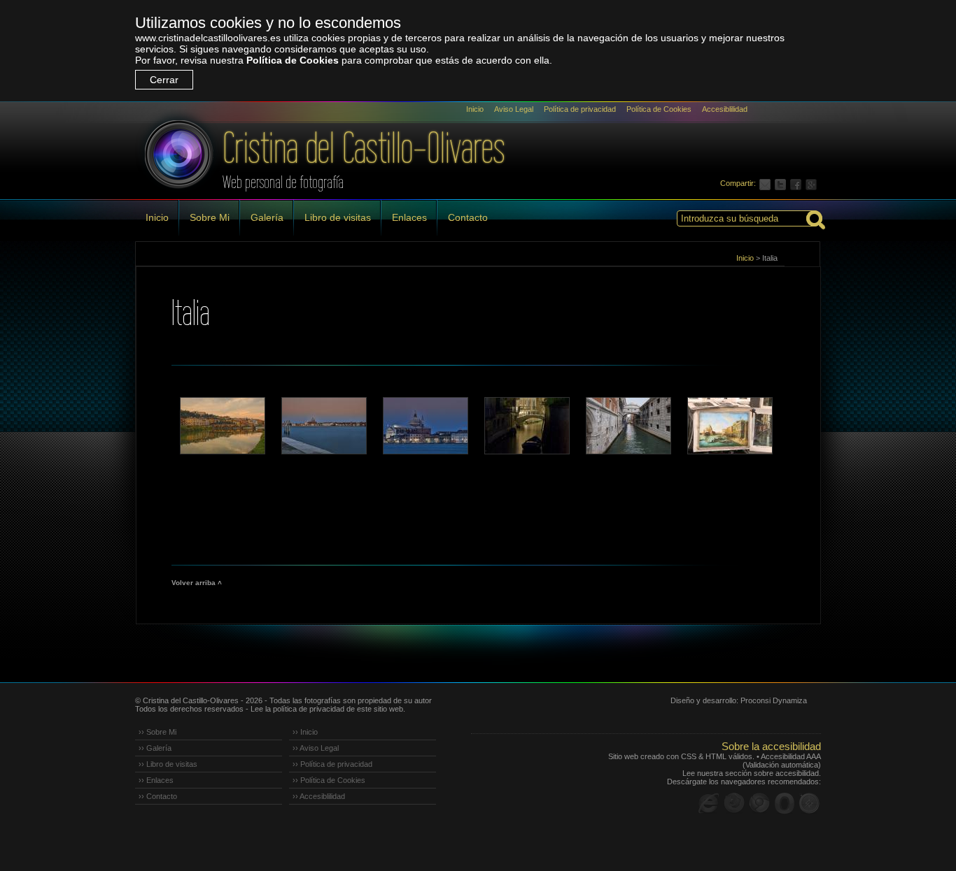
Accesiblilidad (724, 109)
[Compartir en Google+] (813, 183)
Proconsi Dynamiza (773, 700)
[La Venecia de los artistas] (729, 425)
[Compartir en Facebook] (798, 183)
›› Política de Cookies (329, 780)
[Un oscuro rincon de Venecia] (526, 425)
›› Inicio (305, 732)
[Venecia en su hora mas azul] (323, 425)
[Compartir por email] (767, 183)
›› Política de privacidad (332, 764)
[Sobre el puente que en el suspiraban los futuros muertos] (628, 425)
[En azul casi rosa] (425, 425)
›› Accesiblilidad (319, 796)
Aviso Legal (513, 109)
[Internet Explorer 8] (709, 803)
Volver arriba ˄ (196, 582)
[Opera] (784, 803)
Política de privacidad (580, 109)
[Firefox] (734, 803)
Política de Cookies (292, 60)
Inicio (475, 109)
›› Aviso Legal (316, 748)
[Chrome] (759, 803)
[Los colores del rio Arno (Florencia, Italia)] (222, 425)
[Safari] (810, 803)
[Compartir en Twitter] (782, 183)
